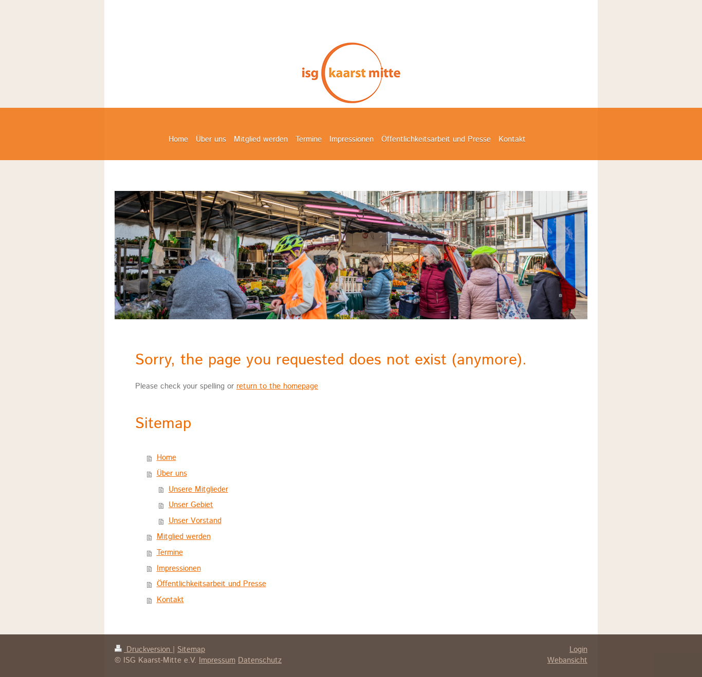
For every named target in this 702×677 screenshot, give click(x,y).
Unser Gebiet (191, 505)
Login (578, 649)
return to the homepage (277, 386)
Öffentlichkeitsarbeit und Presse (211, 584)
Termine (170, 552)
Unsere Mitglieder (198, 489)
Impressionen (179, 568)
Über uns (172, 473)
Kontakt (170, 600)
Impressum (217, 660)
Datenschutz (260, 660)
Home (166, 457)
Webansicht (567, 660)
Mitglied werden (184, 537)
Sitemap (191, 649)
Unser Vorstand (195, 521)
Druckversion (148, 649)
